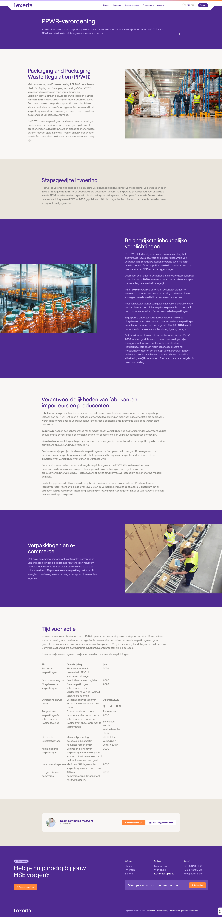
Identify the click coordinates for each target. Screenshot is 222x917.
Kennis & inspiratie (164, 873)
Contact (160, 5)
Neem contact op (134, 822)
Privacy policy (162, 910)
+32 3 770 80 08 (192, 869)
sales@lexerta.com (193, 873)
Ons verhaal (148, 5)
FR (193, 5)
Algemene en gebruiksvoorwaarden (184, 910)
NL (189, 5)
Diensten (116, 5)
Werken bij (160, 869)
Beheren (129, 873)
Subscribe (198, 885)
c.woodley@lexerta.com (163, 822)
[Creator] (220, 911)
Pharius (106, 5)
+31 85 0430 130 (192, 866)
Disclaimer (150, 910)
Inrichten (130, 869)
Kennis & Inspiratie (132, 5)
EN (185, 5)
